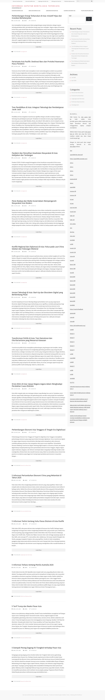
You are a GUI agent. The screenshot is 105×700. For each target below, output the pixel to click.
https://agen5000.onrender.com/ (78, 159)
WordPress (79, 695)
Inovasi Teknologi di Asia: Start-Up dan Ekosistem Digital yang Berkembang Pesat (37, 293)
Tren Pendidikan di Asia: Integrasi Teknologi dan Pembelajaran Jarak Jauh (38, 108)
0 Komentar (33, 20)
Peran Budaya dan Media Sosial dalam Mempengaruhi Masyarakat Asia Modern (34, 202)
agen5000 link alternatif (76, 155)
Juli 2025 (73, 77)
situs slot (72, 236)
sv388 (71, 244)
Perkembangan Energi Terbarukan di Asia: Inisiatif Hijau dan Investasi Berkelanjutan (37, 16)
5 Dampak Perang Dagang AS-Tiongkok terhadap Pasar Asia (36, 647)
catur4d (72, 317)
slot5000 (72, 240)
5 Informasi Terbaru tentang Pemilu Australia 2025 (33, 564)
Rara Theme (67, 695)
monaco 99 (73, 191)
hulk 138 (72, 216)
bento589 (72, 277)
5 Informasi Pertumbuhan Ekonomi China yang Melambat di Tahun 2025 (36, 476)
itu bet (72, 199)
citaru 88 (72, 256)
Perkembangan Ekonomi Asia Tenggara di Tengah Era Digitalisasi (38, 429)
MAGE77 (72, 334)
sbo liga (72, 232)
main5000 (72, 358)
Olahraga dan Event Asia (56, 1)
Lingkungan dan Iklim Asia (43, 1)
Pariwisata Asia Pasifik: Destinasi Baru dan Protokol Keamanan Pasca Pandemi (38, 62)
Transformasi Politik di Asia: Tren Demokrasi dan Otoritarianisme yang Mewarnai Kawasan (32, 339)
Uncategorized (23, 51)
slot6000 (72, 305)
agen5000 (72, 187)
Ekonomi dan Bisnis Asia (17, 1)
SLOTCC (72, 382)
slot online (73, 146)
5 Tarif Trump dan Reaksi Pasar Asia (27, 606)
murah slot (73, 211)
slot (71, 150)
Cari (70, 16)
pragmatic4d (73, 179)
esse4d (72, 260)
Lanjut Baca (38, 47)
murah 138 (73, 248)
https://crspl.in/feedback (76, 309)
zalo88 (72, 329)
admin (25, 20)
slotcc (71, 163)
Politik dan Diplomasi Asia (69, 1)
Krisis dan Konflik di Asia (30, 1)
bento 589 (72, 264)
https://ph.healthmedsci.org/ (77, 325)
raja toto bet (73, 207)
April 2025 (73, 80)
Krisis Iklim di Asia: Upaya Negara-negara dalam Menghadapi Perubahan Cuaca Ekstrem (37, 385)
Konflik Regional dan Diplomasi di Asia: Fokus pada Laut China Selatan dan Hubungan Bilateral (38, 247)
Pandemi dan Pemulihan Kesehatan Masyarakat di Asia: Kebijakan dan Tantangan (35, 154)
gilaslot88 (72, 313)
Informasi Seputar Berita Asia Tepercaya (36, 6)
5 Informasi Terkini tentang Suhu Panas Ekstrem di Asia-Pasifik (38, 521)
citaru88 (72, 321)
